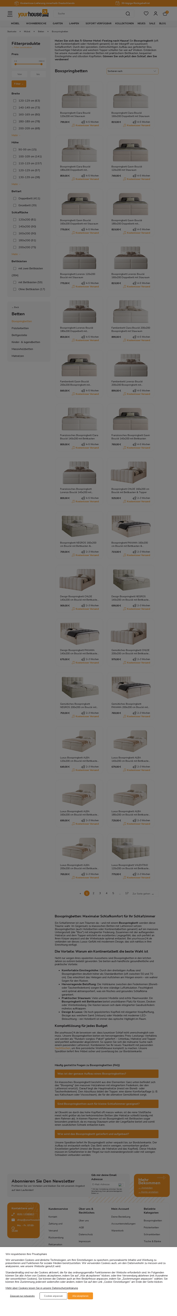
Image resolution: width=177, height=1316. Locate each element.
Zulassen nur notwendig (22, 1296)
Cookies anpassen (53, 1296)
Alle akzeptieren (80, 1296)
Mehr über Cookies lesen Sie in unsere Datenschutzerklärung (42, 1288)
